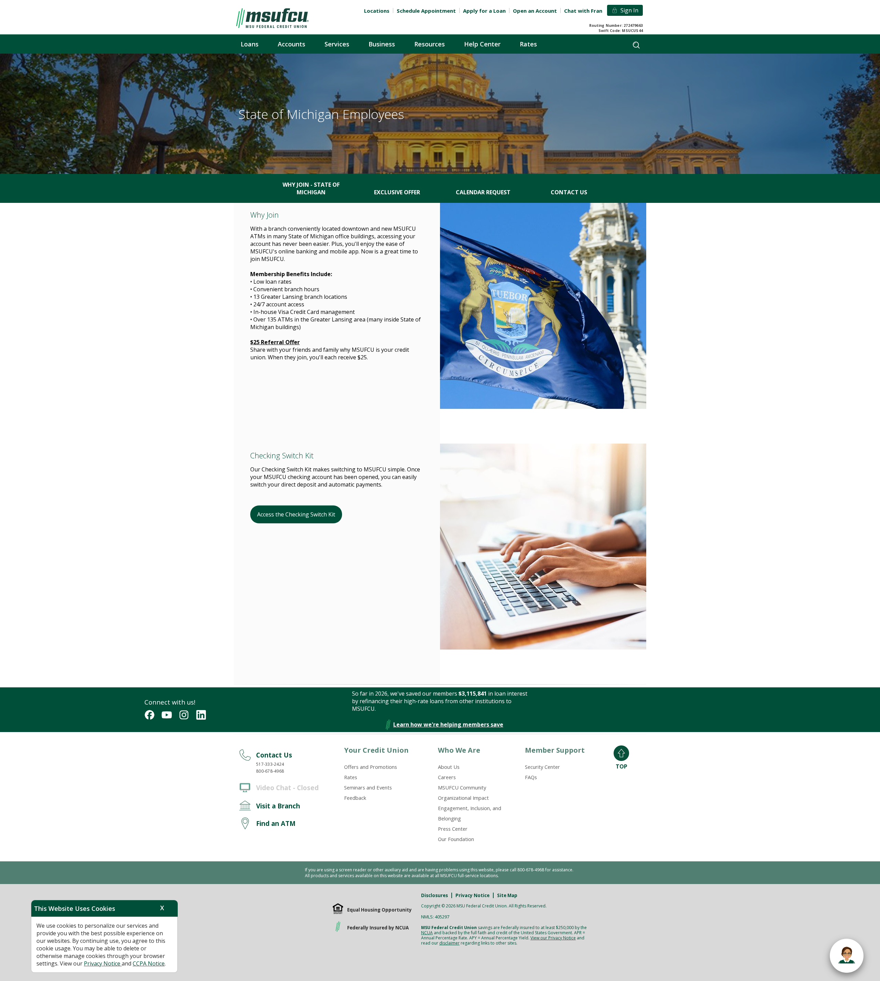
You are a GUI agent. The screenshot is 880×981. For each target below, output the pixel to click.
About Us (449, 766)
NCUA (427, 933)
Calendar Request (483, 192)
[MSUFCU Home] (272, 18)
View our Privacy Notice (553, 938)
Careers (447, 777)
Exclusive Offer (397, 192)
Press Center (453, 828)
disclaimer (449, 943)
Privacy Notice (472, 895)
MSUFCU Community (462, 787)
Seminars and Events (368, 787)
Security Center (542, 766)
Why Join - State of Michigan (311, 188)
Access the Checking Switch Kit (296, 514)
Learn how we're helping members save (448, 724)
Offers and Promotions (370, 766)
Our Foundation (456, 839)
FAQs (531, 777)
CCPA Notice (149, 963)
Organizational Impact (463, 797)
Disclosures (434, 895)
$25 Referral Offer (275, 342)
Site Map (507, 895)
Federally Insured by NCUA (378, 928)
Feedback (355, 797)
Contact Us (569, 192)
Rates (350, 777)
